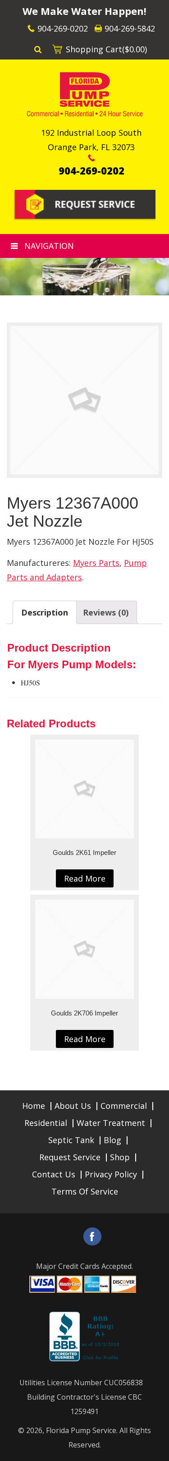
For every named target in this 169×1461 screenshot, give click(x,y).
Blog (112, 1140)
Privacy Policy (111, 1174)
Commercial (123, 1105)
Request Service (69, 1157)
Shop (120, 1157)
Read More (84, 878)
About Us (73, 1105)
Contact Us (53, 1174)
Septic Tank (71, 1140)
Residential (45, 1122)
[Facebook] (92, 1236)
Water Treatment (111, 1122)
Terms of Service (84, 1191)
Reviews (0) (105, 612)
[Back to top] (155, 1449)
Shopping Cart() (106, 49)
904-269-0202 (62, 28)
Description (44, 612)
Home (33, 1105)
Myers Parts (96, 562)
